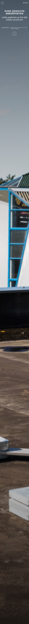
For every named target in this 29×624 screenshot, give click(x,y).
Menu (26, 2)
